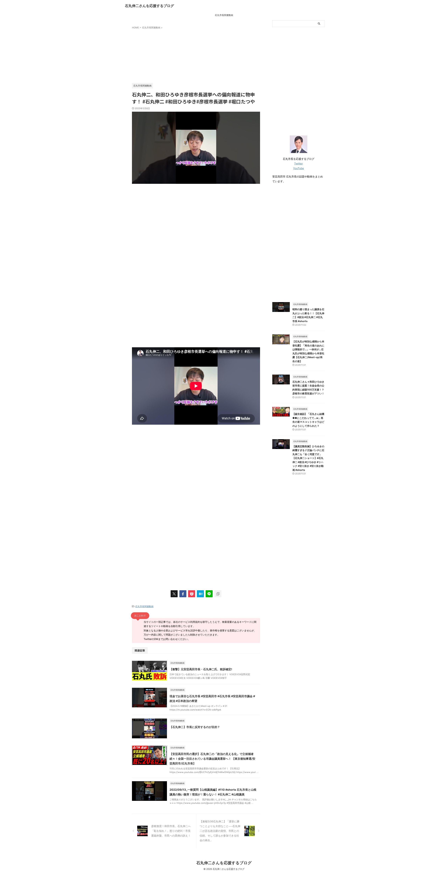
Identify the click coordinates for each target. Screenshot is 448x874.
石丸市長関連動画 (224, 15)
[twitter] (174, 593)
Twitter (298, 163)
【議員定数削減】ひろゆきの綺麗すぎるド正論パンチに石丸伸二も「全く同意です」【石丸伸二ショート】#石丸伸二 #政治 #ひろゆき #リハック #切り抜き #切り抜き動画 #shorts (308, 458)
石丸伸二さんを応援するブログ (149, 6)
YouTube (298, 168)
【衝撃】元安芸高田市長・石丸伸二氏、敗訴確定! (201, 669)
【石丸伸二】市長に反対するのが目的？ (195, 727)
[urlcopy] (217, 593)
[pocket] (191, 593)
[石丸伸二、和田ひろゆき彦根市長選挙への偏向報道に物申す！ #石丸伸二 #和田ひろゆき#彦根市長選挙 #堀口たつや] (200, 593)
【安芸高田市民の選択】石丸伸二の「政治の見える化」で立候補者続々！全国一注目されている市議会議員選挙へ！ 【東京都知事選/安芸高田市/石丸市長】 (212, 758)
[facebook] (182, 593)
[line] (209, 593)
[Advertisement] (196, 55)
